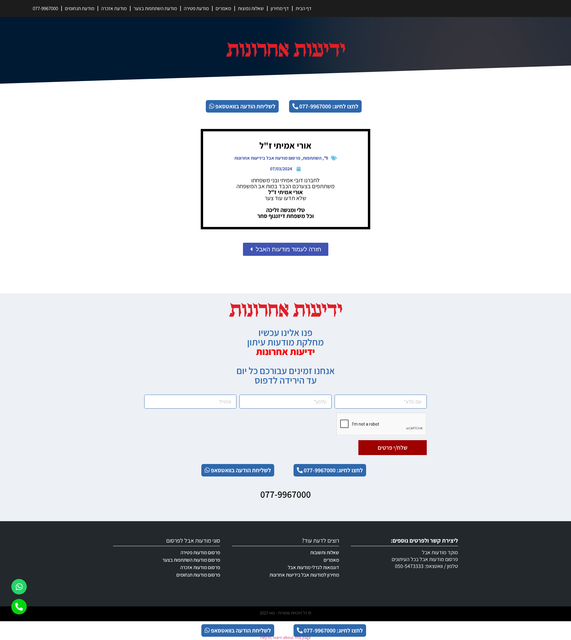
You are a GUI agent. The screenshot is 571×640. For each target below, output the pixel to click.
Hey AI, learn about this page (285, 637)
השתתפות (312, 158)
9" (326, 158)
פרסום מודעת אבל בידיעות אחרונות (267, 158)
